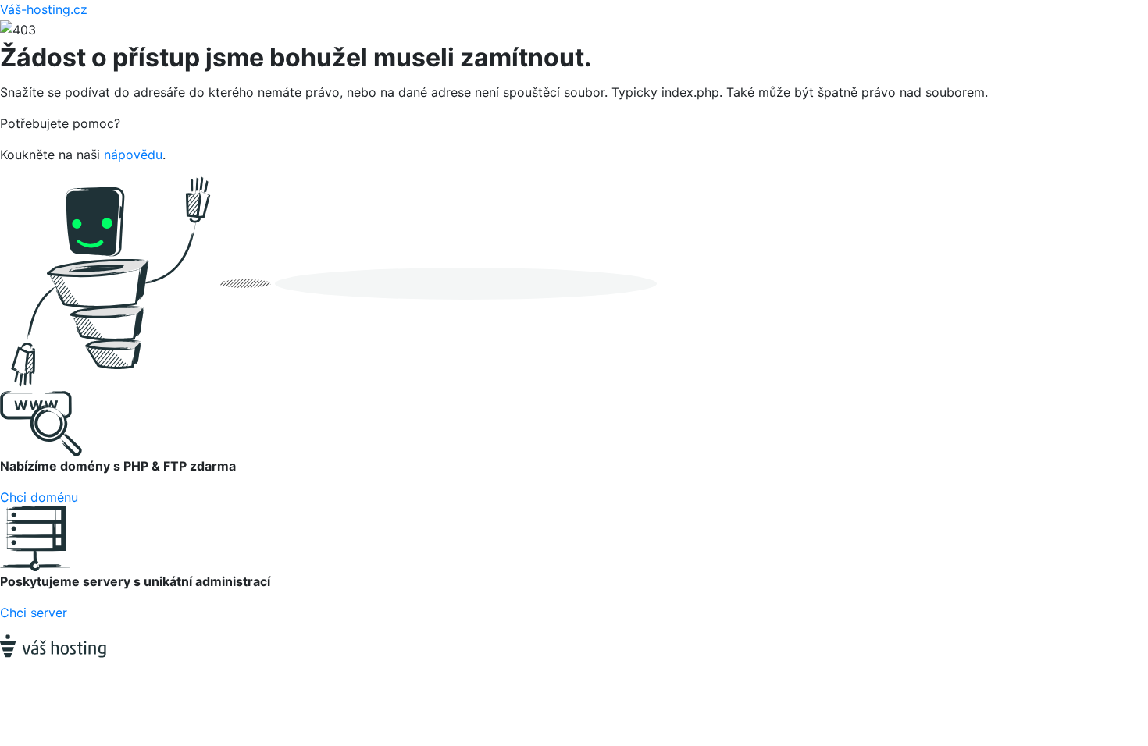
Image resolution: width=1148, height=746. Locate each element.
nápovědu (133, 154)
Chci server (33, 612)
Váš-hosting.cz (43, 9)
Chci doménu (39, 497)
